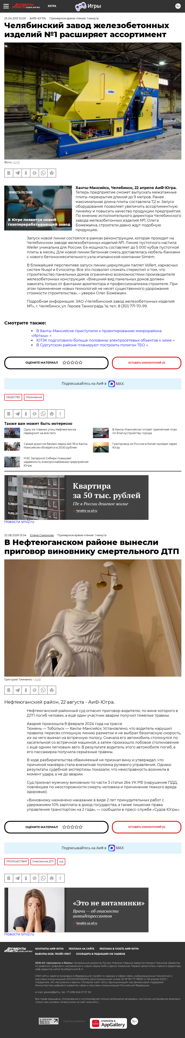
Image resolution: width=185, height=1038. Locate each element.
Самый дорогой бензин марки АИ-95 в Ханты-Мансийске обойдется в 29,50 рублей (56, 445)
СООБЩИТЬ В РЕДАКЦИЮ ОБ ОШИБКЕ (100, 953)
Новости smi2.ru (19, 522)
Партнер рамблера (74, 1021)
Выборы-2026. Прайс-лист (53, 953)
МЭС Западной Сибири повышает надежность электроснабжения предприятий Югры (56, 462)
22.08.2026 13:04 (15, 535)
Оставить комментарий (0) (146, 362)
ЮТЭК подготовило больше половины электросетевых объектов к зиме (104, 340)
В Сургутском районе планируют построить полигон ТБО (90, 345)
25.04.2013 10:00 (15, 18)
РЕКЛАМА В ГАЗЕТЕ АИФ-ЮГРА (119, 948)
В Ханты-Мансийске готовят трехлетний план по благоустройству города (144, 431)
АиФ (38, 679)
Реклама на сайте (81, 948)
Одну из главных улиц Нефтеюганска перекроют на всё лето (50, 431)
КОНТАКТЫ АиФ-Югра (49, 948)
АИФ (16, 162)
